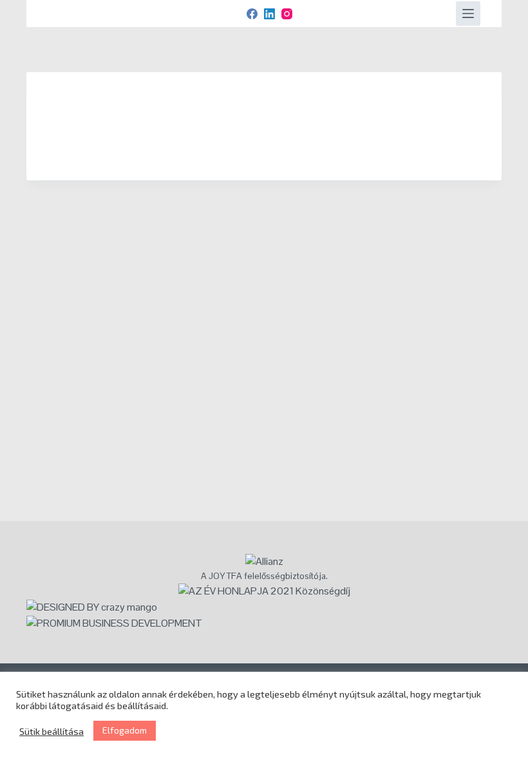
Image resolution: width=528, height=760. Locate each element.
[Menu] (468, 13)
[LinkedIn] (269, 13)
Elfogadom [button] (124, 730)
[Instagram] (286, 13)
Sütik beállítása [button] (51, 731)
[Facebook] (252, 13)
